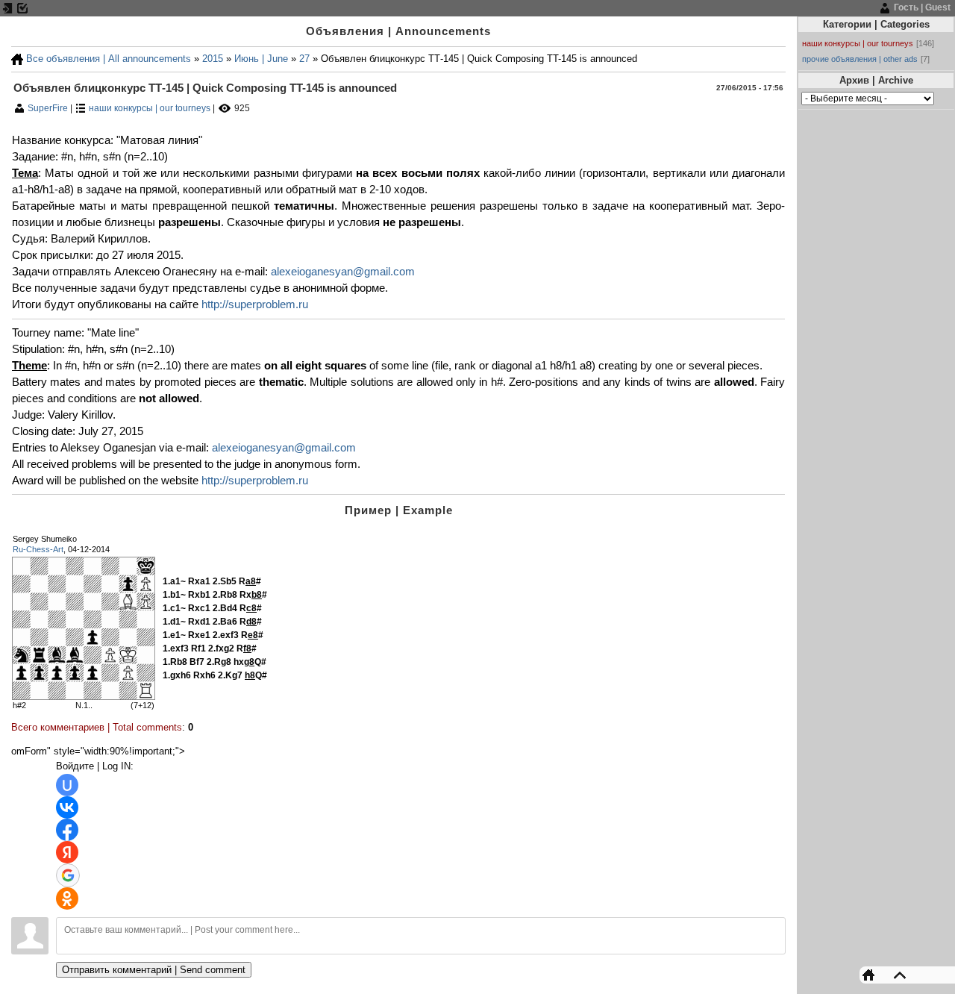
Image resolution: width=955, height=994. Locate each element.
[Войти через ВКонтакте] (67, 807)
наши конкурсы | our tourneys (149, 108)
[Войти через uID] (67, 785)
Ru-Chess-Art (38, 549)
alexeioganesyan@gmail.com (343, 272)
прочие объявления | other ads (860, 58)
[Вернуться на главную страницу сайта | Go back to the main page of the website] (17, 58)
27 (304, 58)
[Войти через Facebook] (67, 830)
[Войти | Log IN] (7, 7)
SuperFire (49, 108)
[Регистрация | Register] (22, 7)
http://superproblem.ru (254, 304)
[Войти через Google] (68, 875)
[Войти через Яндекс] (67, 852)
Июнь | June (261, 58)
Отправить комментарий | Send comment (153, 969)
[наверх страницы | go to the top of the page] (896, 974)
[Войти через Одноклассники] (67, 898)
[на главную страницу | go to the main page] (872, 974)
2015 (212, 58)
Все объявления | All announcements (108, 58)
